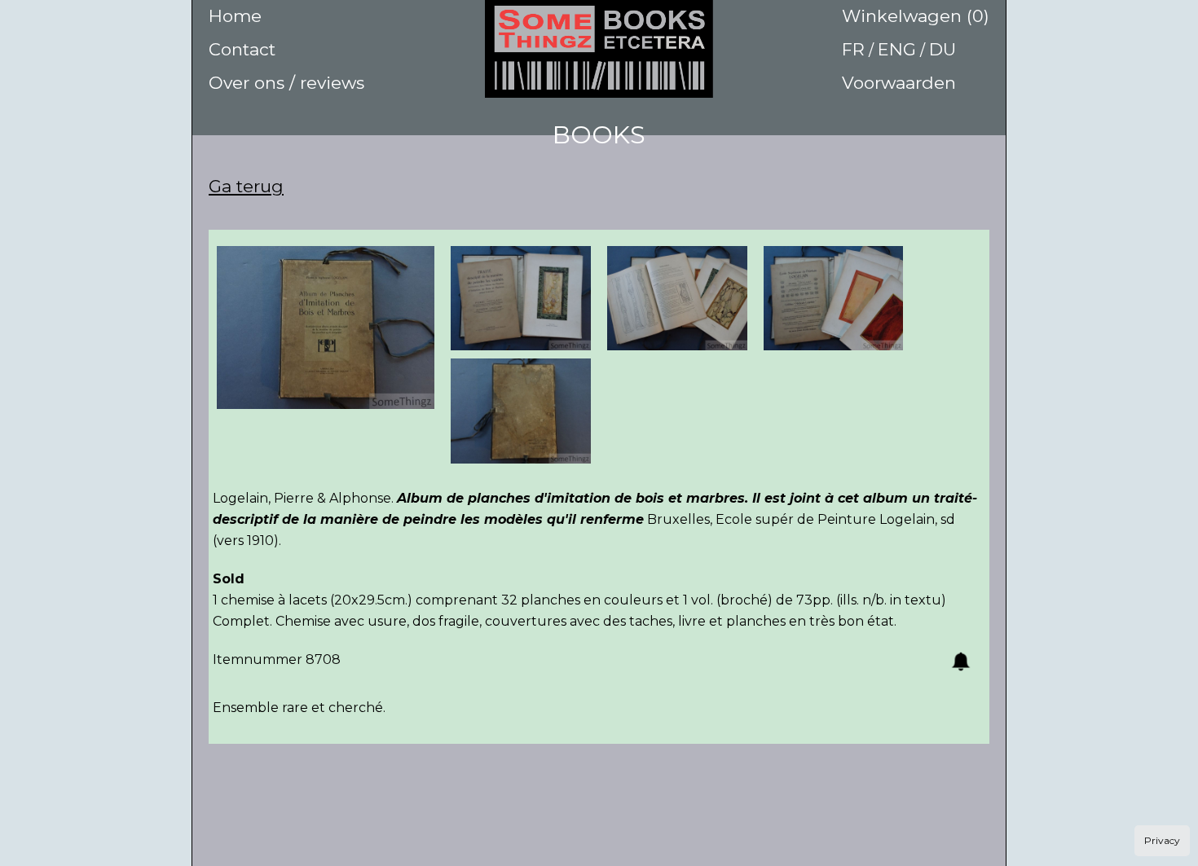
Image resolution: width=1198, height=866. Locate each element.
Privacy (1162, 840)
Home (235, 16)
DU (942, 49)
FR (853, 49)
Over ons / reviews (286, 83)
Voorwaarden (899, 83)
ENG (897, 49)
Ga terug (246, 186)
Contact (242, 49)
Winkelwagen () (915, 16)
